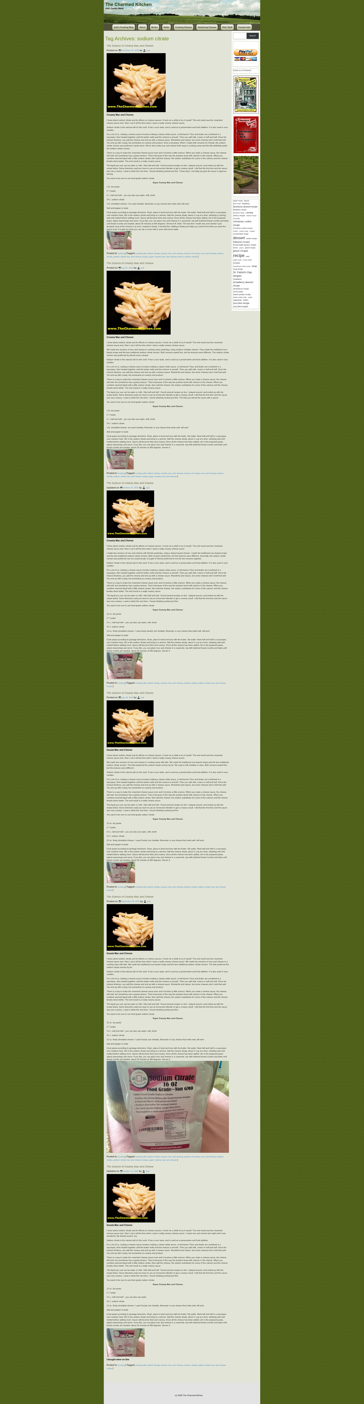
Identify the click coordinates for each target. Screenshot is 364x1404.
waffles (245, 300)
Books (154, 27)
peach (241, 248)
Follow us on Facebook (242, 70)
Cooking (121, 253)
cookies (252, 231)
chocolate (236, 218)
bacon (246, 201)
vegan (250, 297)
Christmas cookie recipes (243, 228)
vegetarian (237, 300)
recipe (238, 255)
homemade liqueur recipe (244, 245)
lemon (235, 248)
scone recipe (247, 260)
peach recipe (250, 248)
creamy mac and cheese (172, 253)
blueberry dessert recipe (245, 206)
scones (236, 263)
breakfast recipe (238, 213)
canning (249, 212)
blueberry (246, 203)
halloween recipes (241, 242)
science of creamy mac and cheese (200, 253)
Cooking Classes (183, 27)
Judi (148, 50)
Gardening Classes (207, 27)
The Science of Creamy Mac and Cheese (130, 45)
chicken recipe (251, 215)
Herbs (166, 27)
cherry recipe (239, 215)
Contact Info (244, 27)
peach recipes (240, 251)
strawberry (237, 279)
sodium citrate (190, 683)
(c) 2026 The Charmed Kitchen (189, 1395)
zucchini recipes (240, 306)
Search (252, 35)
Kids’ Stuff (227, 27)
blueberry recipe (239, 210)
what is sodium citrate (187, 256)
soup (254, 266)
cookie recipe (243, 231)
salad (247, 256)
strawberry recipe (241, 289)
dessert (239, 238)
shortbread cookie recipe (241, 266)
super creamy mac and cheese (163, 256)
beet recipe (237, 203)
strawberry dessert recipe (243, 284)
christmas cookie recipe (242, 223)
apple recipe (238, 201)
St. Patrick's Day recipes (242, 274)
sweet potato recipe (242, 294)
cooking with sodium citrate (147, 253)
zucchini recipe (241, 303)
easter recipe (251, 238)
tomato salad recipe (240, 297)
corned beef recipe (240, 234)
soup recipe (238, 269)
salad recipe (237, 260)
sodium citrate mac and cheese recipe (130, 256)
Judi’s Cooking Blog (124, 27)
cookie (235, 231)
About (142, 27)
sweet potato (238, 292)
